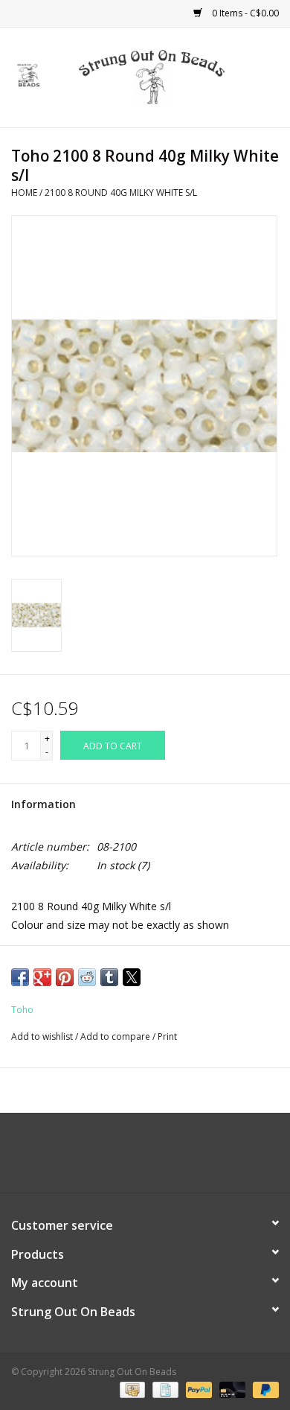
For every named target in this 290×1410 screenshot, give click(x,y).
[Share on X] (132, 977)
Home (24, 192)
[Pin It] (65, 977)
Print (167, 1036)
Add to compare (116, 1036)
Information (43, 804)
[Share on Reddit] (87, 977)
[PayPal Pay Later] (263, 1389)
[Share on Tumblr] (109, 977)
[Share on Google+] (42, 977)
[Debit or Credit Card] (231, 1389)
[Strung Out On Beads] (174, 76)
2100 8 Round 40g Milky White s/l (121, 192)
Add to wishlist (43, 1036)
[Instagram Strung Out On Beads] (158, 1158)
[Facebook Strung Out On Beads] (132, 1158)
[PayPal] (197, 1389)
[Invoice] (163, 1389)
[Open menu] (29, 74)
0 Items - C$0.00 (244, 13)
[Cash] (131, 1389)
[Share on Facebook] (20, 977)
